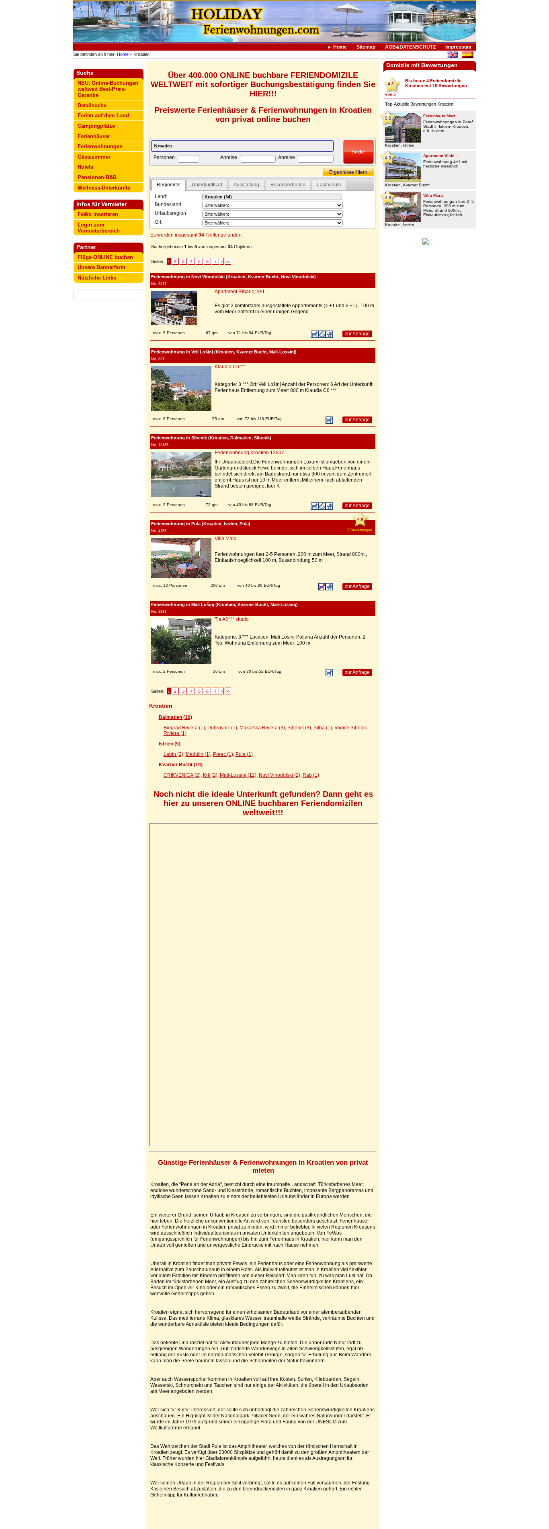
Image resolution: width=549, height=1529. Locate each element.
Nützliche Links (97, 278)
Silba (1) (322, 728)
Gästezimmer (94, 157)
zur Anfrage (357, 334)
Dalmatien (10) (175, 717)
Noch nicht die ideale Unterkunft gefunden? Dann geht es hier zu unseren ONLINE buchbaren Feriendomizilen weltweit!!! (263, 803)
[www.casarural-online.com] (467, 56)
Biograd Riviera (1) (184, 728)
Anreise (228, 157)
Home (340, 47)
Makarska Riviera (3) (262, 728)
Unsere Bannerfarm (101, 267)
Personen (164, 157)
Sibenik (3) (299, 728)
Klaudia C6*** (230, 366)
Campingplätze (96, 126)
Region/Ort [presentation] (168, 185)
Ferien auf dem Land (103, 115)
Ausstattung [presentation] (246, 185)
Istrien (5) (169, 744)
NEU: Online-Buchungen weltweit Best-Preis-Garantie (108, 89)
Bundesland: (168, 204)
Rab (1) (311, 775)
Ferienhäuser (94, 136)
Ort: (158, 222)
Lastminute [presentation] (329, 185)
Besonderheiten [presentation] (287, 185)
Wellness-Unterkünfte (104, 188)
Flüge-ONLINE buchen (105, 257)
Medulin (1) (198, 754)
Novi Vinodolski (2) (279, 775)
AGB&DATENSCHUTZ (410, 47)
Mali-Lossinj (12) (238, 775)
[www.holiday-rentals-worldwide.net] (452, 56)
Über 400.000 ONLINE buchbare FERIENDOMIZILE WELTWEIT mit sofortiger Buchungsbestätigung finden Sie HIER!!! (263, 84)
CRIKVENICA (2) (182, 775)
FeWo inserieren (98, 214)
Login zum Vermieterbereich (99, 228)
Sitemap (365, 47)
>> (227, 261)
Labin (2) (173, 754)
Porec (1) (223, 754)
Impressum (458, 47)
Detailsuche (92, 105)
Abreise (286, 157)
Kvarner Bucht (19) (181, 765)
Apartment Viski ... (441, 155)
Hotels (85, 167)
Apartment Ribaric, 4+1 (240, 291)
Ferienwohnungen (100, 146)
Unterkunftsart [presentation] (207, 185)
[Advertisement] (108, 326)
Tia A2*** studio (232, 619)
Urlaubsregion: (171, 213)
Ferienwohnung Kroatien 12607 (249, 452)
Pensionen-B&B (97, 177)
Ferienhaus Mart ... (441, 116)
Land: (161, 196)
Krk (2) (210, 775)
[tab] (169, 185)
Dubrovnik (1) (222, 728)
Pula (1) (244, 754)
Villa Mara (226, 538)
